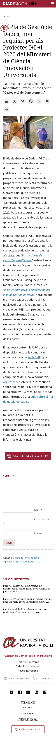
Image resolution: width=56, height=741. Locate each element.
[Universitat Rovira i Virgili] (28, 643)
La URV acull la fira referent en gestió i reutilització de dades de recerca (25, 611)
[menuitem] (28, 702)
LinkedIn (36, 692)
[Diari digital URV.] (16, 3)
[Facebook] (31, 101)
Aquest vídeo (12, 382)
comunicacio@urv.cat (19, 678)
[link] (28, 148)
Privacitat (28, 707)
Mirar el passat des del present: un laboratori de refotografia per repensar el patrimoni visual (26, 588)
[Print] (6, 109)
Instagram (44, 692)
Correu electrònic (43, 519)
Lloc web (38, 533)
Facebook (20, 692)
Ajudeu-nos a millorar (30, 729)
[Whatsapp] (39, 101)
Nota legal (28, 713)
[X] (15, 101)
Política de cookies (28, 718)
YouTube (28, 692)
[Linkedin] (6, 101)
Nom (36, 509)
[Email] (47, 101)
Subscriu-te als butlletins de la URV (30, 456)
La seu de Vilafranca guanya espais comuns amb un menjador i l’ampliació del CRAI (28, 600)
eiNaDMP (34, 357)
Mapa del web (28, 701)
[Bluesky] (23, 101)
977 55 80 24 (42, 678)
